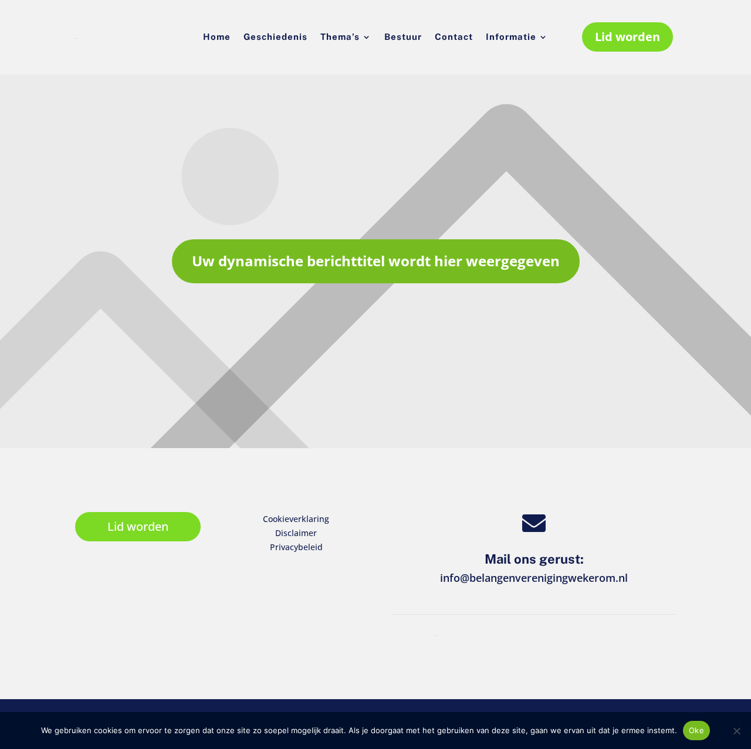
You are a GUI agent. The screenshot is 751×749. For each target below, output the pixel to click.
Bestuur (403, 37)
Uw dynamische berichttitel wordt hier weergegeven (376, 260)
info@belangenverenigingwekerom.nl (534, 578)
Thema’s (340, 37)
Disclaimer (296, 532)
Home (217, 37)
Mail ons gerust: (534, 559)
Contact (454, 37)
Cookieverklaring (296, 518)
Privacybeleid (296, 547)
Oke (696, 730)
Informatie (511, 37)
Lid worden (627, 37)
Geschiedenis (275, 37)
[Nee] (736, 731)
